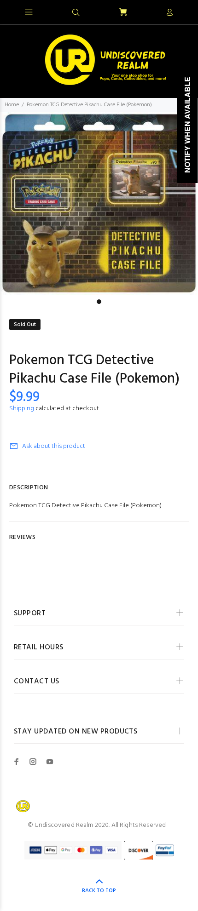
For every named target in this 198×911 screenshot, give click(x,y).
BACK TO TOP (99, 890)
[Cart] (123, 12)
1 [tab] (99, 301)
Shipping (21, 408)
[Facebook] (17, 762)
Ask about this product (53, 446)
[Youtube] (50, 762)
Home (12, 104)
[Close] (183, 11)
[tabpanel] (99, 203)
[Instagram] (33, 762)
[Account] (169, 13)
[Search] (76, 13)
